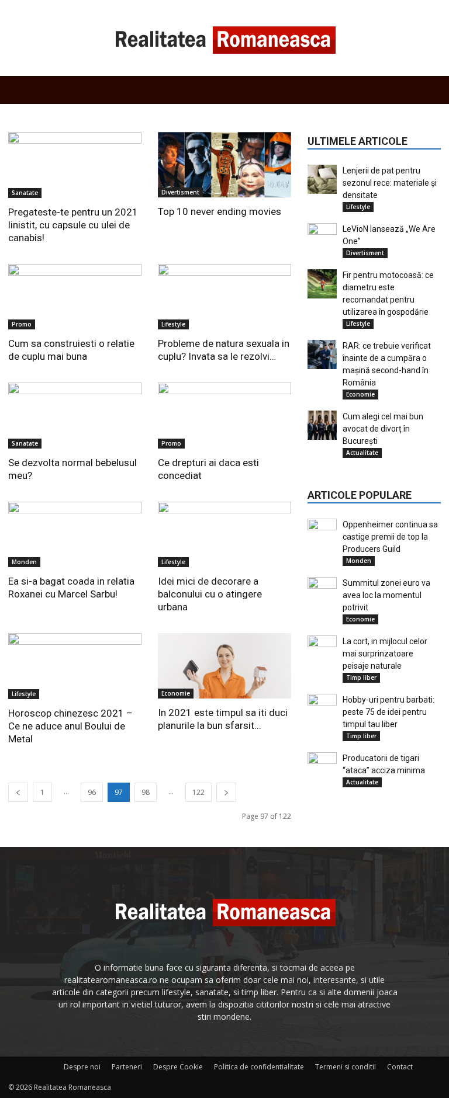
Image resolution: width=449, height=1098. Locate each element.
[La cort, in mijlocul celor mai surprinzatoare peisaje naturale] (322, 650)
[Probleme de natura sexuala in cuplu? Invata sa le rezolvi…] (224, 297)
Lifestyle (173, 324)
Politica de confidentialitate (259, 1067)
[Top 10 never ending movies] (224, 164)
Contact (400, 1067)
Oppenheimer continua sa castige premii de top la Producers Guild (390, 537)
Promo (22, 324)
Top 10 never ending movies (219, 211)
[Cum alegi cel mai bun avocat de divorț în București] (322, 425)
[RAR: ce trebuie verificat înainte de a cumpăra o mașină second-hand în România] (322, 354)
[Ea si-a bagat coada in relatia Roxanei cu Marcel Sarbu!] (74, 535)
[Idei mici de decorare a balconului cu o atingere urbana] (224, 535)
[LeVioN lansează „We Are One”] (322, 237)
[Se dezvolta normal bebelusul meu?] (74, 416)
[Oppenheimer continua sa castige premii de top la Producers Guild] (322, 533)
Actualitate (362, 453)
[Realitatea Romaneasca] (224, 39)
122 (198, 792)
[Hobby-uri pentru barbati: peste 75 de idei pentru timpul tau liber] (322, 708)
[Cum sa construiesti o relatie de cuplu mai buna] (74, 297)
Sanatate (25, 193)
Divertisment (180, 192)
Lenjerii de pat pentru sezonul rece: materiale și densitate (390, 183)
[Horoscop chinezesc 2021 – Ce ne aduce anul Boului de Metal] (74, 666)
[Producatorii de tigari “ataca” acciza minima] (322, 766)
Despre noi (82, 1067)
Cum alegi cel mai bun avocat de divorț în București (383, 429)
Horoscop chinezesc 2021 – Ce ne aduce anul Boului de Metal (70, 726)
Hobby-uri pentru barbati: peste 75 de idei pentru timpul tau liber (388, 712)
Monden (24, 562)
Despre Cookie (178, 1067)
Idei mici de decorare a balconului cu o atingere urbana (210, 594)
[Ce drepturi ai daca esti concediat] (224, 416)
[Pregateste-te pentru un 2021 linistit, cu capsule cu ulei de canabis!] (74, 165)
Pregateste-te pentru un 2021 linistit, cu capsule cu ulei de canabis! (73, 225)
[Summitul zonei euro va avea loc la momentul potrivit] (322, 591)
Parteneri (127, 1067)
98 (145, 792)
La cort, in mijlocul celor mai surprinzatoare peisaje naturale (385, 653)
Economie (175, 693)
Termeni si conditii (345, 1067)
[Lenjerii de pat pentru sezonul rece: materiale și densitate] (322, 179)
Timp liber (361, 677)
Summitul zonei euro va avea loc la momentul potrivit (386, 595)
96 (92, 792)
